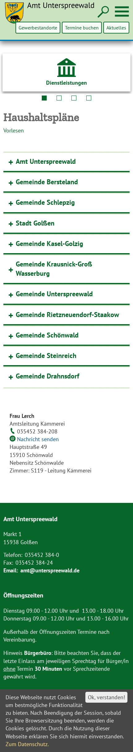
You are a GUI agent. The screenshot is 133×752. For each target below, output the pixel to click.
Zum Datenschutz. (27, 744)
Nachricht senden (38, 439)
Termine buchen (82, 28)
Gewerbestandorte (38, 28)
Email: (10, 570)
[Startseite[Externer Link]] (53, 16)
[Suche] (102, 12)
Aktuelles (116, 28)
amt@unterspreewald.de (49, 570)
